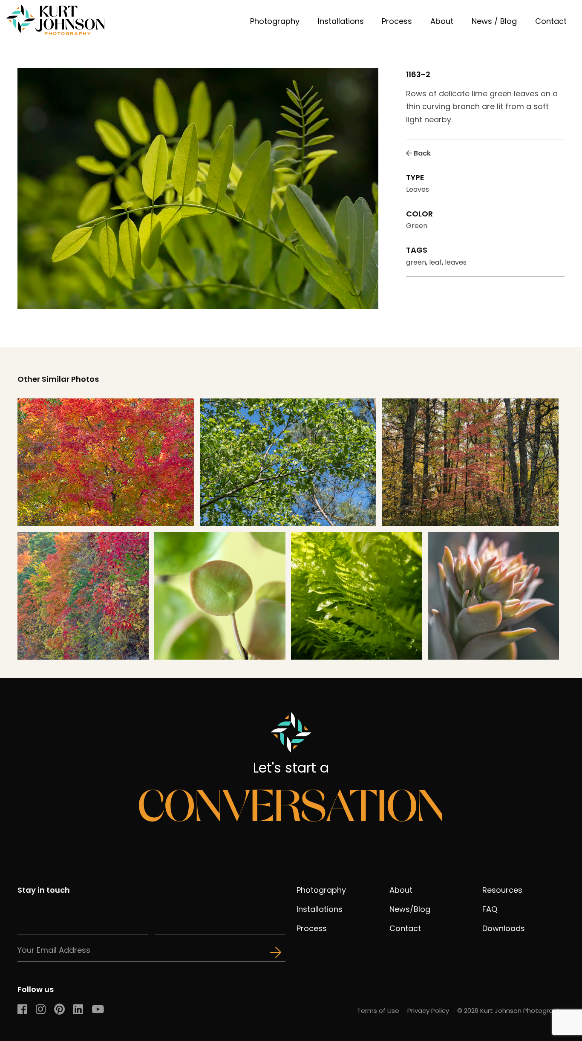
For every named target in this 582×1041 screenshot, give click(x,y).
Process (397, 21)
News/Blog (409, 909)
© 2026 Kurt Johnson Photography (511, 1010)
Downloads (503, 928)
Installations (341, 21)
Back (421, 153)
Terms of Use (378, 1010)
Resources (502, 890)
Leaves (417, 189)
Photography (275, 21)
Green (416, 226)
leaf (435, 262)
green (416, 262)
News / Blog (494, 21)
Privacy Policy (428, 1010)
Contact (551, 21)
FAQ (489, 909)
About (441, 21)
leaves (456, 262)
